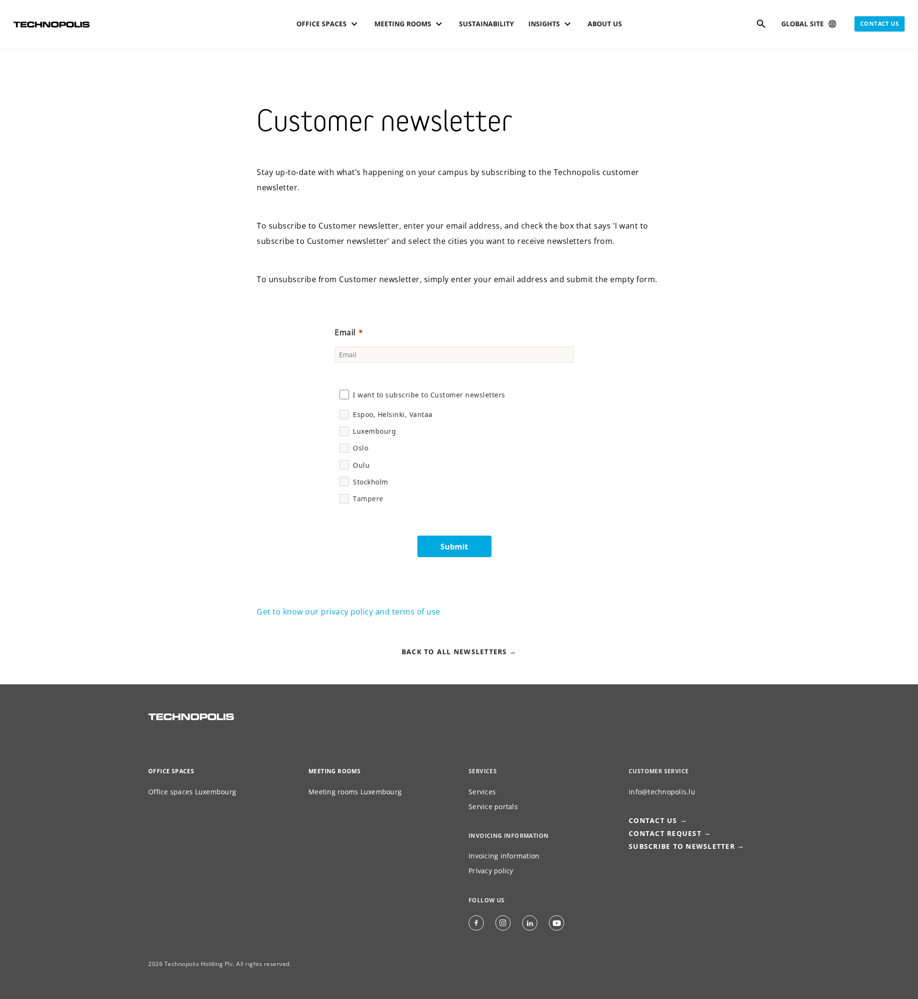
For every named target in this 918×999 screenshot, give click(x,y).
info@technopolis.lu (662, 791)
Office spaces (171, 771)
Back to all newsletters (454, 651)
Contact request (665, 833)
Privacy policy (491, 870)
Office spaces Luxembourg (192, 791)
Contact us (879, 24)
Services (482, 791)
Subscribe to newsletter (682, 846)
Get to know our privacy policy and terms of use (348, 611)
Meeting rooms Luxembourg (355, 791)
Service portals (493, 806)
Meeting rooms (334, 771)
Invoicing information (504, 855)
